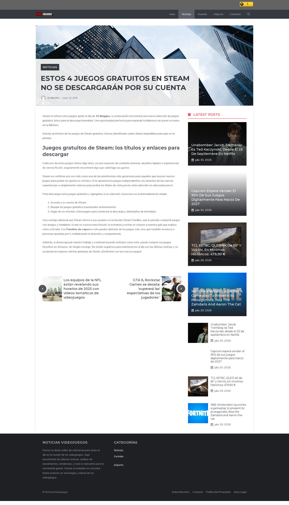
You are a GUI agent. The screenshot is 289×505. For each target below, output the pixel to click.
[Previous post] (42, 289)
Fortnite (118, 456)
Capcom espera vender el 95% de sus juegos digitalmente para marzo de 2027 (228, 356)
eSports (218, 14)
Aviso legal (240, 491)
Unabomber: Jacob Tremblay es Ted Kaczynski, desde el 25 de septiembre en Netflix (217, 149)
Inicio (172, 14)
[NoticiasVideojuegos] (44, 14)
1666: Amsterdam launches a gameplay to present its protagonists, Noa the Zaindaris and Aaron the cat (228, 411)
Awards (202, 14)
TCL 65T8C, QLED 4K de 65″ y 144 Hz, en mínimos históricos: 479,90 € (216, 249)
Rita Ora (55, 98)
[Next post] (181, 289)
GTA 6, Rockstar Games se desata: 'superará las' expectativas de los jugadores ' (143, 288)
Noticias (186, 14)
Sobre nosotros (180, 491)
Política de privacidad (218, 491)
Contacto (235, 14)
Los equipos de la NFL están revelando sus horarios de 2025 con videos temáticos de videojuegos (82, 288)
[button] (248, 14)
